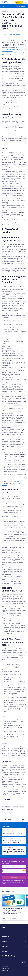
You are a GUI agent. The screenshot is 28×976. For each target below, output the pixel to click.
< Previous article (7, 819)
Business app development (14, 34)
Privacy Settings (5, 968)
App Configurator (6, 806)
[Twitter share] (7, 813)
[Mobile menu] (25, 2)
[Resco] (14, 928)
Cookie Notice (5, 970)
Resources (4, 941)
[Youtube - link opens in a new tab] (6, 956)
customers (15, 806)
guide (3, 809)
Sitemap (4, 964)
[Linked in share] (10, 813)
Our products (5, 936)
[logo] (4, 2)
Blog (3, 6)
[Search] (13, 2)
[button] (23, 962)
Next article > (21, 819)
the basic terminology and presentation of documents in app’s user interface (14, 49)
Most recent (6, 826)
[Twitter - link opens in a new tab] (11, 956)
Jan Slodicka (6, 799)
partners (22, 806)
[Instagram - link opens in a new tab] (14, 956)
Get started (19, 2)
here (18, 481)
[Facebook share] (3, 813)
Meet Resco (5, 946)
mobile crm (10, 809)
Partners (4, 932)
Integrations (5, 951)
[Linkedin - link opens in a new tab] (3, 956)
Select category (21, 6)
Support (3, 962)
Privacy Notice (5, 966)
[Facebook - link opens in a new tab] (8, 956)
